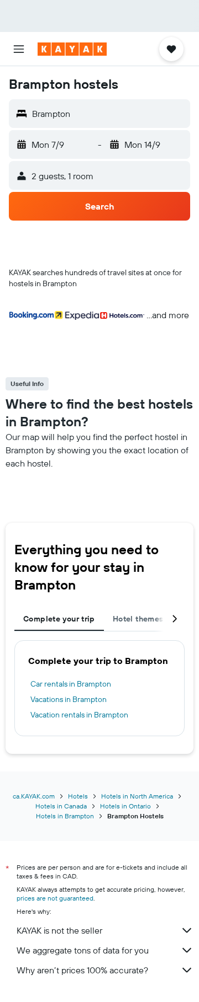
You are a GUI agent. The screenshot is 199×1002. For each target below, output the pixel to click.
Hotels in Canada (61, 806)
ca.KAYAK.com (34, 796)
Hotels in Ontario (125, 806)
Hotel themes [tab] (138, 619)
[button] (19, 49)
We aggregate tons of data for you (83, 950)
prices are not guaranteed (55, 898)
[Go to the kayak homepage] (72, 49)
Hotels (78, 796)
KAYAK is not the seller (59, 930)
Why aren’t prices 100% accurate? (82, 970)
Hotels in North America (137, 796)
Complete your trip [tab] (59, 619)
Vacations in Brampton (68, 699)
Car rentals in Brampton (70, 684)
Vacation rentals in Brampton (79, 715)
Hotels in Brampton (65, 816)
